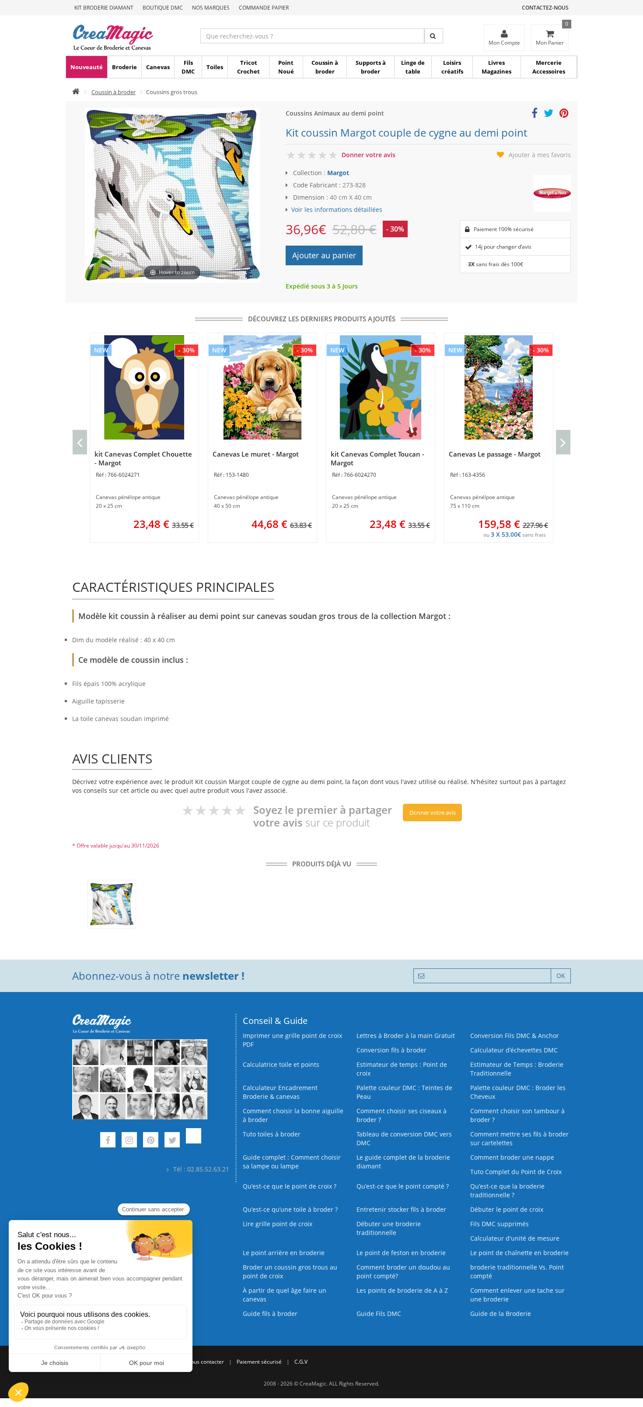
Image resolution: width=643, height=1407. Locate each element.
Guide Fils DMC (378, 1313)
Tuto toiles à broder (272, 1134)
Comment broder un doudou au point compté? (403, 1271)
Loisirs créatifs (452, 67)
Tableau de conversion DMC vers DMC (404, 1138)
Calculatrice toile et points (281, 1064)
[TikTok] (193, 1141)
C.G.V (301, 1361)
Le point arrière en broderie (284, 1253)
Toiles (214, 67)
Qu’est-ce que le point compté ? (402, 1186)
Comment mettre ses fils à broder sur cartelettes (519, 1138)
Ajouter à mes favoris (540, 155)
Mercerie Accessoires (548, 67)
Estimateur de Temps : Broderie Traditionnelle (516, 1068)
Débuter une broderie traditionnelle (388, 1228)
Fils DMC (188, 67)
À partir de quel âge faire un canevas (284, 1294)
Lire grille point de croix (277, 1224)
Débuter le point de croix (506, 1209)
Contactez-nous (545, 7)
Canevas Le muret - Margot (256, 454)
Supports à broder (371, 67)
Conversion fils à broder (391, 1050)
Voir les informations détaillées (336, 209)
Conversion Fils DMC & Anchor (514, 1035)
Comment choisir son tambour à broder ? (517, 1115)
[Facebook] (107, 1141)
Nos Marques (211, 7)
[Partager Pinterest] (564, 114)
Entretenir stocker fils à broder (401, 1209)
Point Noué (286, 67)
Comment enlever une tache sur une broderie (517, 1294)
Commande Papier (264, 7)
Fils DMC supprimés (499, 1224)
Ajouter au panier (324, 255)
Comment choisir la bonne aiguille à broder (293, 1115)
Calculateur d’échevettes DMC (514, 1050)
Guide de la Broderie (500, 1313)
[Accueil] (76, 92)
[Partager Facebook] (534, 114)
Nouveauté (86, 67)
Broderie (124, 67)
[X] (172, 1141)
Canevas (158, 67)
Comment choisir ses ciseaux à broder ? (401, 1115)
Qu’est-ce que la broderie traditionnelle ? (507, 1190)
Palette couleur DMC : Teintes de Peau (404, 1092)
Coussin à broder (324, 67)
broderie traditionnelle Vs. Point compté (517, 1271)
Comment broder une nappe (512, 1157)
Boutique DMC (163, 7)
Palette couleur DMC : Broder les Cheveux (518, 1092)
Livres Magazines (496, 67)
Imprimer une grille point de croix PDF (292, 1039)
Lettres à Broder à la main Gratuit (405, 1035)
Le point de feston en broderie (401, 1253)
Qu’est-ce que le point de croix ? (289, 1186)
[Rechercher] (433, 35)
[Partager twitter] (548, 114)
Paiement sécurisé (259, 1361)
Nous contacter (205, 1361)
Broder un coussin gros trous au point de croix (290, 1271)
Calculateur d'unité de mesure (514, 1238)
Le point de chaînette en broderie (519, 1253)
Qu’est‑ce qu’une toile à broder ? (290, 1209)
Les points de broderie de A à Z (402, 1290)
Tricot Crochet (248, 67)
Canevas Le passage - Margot (495, 454)
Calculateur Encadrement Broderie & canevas (280, 1092)
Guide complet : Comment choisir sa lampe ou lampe (292, 1161)
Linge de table (413, 67)
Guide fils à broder (270, 1313)
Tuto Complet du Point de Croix (516, 1172)
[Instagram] (129, 1141)
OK (560, 975)
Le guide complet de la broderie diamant (403, 1161)
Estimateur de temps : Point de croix (401, 1068)
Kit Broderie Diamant (103, 7)
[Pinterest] (150, 1141)
